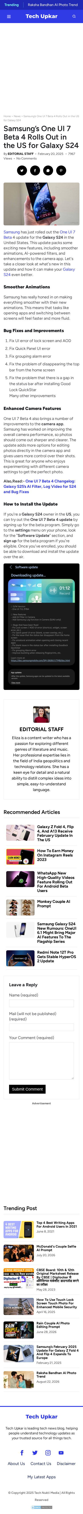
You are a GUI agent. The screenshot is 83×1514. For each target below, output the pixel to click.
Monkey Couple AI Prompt (53, 903)
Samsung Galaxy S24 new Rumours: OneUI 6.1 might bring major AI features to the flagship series (56, 932)
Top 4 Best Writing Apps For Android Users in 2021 (57, 1225)
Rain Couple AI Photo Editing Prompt (53, 1325)
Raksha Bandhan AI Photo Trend (53, 5)
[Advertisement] (41, 66)
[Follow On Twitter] (35, 1453)
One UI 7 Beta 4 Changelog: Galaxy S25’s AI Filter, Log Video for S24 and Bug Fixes (40, 486)
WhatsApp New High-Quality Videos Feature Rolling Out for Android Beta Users (55, 882)
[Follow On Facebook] (22, 1453)
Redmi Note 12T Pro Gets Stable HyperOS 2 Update (56, 957)
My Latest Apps (41, 1477)
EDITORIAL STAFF (21, 154)
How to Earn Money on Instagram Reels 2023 (55, 855)
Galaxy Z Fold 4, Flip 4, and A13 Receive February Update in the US (55, 833)
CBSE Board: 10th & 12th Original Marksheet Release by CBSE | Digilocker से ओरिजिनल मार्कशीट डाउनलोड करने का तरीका (58, 1277)
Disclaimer (66, 1463)
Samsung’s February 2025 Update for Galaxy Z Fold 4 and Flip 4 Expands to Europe (58, 1352)
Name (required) (23, 995)
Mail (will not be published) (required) (32, 1016)
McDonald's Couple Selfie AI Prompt (56, 1248)
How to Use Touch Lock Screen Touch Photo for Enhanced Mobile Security (57, 1303)
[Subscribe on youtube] (61, 1453)
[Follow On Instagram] (48, 1453)
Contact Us (41, 1463)
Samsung (12, 232)
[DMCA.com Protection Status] (42, 1507)
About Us (16, 1463)
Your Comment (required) (31, 1037)
